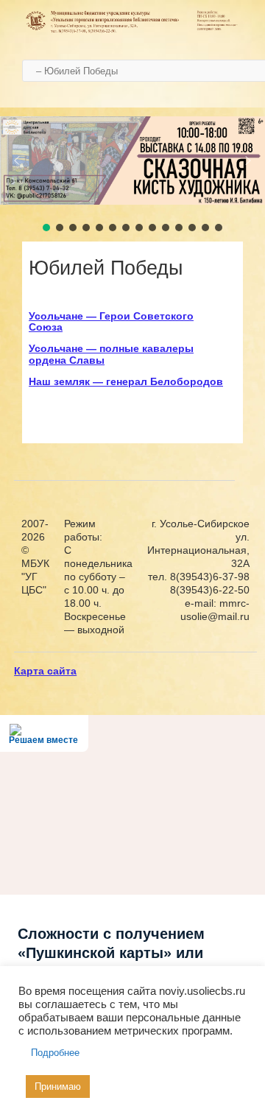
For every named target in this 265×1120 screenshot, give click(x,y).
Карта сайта (45, 671)
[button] (17, 160)
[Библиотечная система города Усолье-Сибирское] (132, 31)
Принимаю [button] (58, 1086)
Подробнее (55, 1052)
